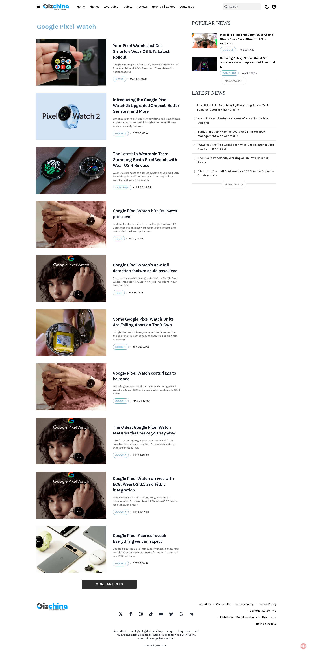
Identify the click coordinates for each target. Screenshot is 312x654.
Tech (118, 238)
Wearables (111, 6)
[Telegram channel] (191, 614)
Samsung (122, 187)
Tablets (127, 6)
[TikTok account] (151, 614)
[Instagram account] (141, 614)
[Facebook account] (131, 614)
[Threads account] (181, 614)
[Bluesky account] (171, 614)
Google (120, 133)
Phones (94, 6)
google (120, 455)
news (119, 79)
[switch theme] (267, 6)
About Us (205, 604)
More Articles (109, 584)
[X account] (120, 614)
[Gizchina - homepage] (56, 7)
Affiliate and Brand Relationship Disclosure (248, 617)
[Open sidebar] (38, 7)
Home (81, 6)
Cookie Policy (267, 604)
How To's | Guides (163, 6)
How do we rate (266, 623)
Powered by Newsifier (156, 645)
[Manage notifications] (303, 646)
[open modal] (274, 7)
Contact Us (186, 6)
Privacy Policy (244, 604)
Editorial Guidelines (263, 610)
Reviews (142, 6)
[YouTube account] (161, 614)
